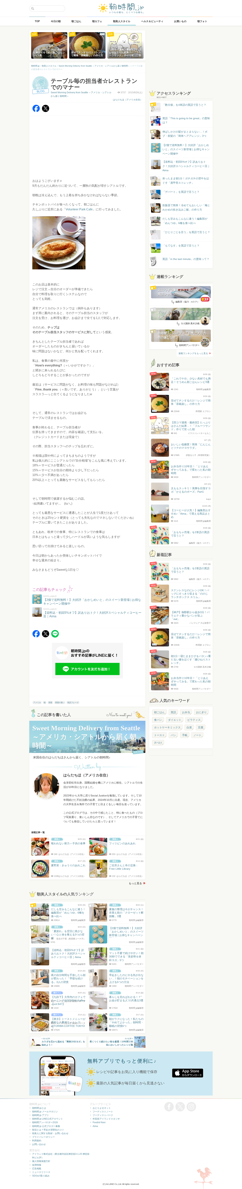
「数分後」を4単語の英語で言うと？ (184, 104)
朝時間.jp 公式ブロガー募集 (46, 1126)
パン (173, 735)
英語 (173, 712)
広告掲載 (36, 1168)
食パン (158, 719)
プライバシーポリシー (43, 1137)
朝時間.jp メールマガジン (45, 1111)
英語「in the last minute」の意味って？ (185, 259)
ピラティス (194, 719)
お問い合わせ (39, 1144)
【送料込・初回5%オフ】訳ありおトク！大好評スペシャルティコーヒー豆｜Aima (186, 166)
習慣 (50, 702)
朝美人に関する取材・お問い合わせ (50, 1133)
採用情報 (36, 1165)
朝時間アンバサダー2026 (45, 1122)
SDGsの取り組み (41, 1175)
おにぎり (201, 712)
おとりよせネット (102, 1108)
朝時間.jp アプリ (40, 1115)
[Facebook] (36, 111)
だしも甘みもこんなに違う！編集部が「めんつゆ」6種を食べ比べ (184, 220)
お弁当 (186, 712)
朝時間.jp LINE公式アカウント (47, 1118)
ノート (197, 735)
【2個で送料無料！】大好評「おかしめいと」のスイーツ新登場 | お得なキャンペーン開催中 (186, 149)
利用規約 (36, 1140)
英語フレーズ (73, 702)
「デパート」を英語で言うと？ (180, 191)
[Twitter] (45, 111)
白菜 (189, 727)
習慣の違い (59, 702)
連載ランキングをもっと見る (193, 353)
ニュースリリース (41, 1172)
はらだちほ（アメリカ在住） (127, 99)
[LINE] (55, 636)
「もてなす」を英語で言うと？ (180, 245)
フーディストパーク (103, 1115)
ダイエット (174, 719)
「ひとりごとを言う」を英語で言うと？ (186, 232)
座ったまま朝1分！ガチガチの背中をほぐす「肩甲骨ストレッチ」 (185, 180)
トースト (159, 735)
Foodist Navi (99, 1122)
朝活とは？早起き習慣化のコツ (48, 1129)
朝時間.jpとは (39, 1108)
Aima (95, 1126)
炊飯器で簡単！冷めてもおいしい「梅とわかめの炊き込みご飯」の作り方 (182, 208)
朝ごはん (159, 712)
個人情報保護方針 (41, 1161)
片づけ (158, 742)
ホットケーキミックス (167, 727)
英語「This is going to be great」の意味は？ (186, 120)
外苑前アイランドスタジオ (106, 1118)
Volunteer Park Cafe (79, 209)
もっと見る (135, 883)
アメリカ (37, 702)
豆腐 (200, 727)
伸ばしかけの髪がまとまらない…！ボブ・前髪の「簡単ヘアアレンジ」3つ (184, 133)
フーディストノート (103, 1111)
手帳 (184, 735)
